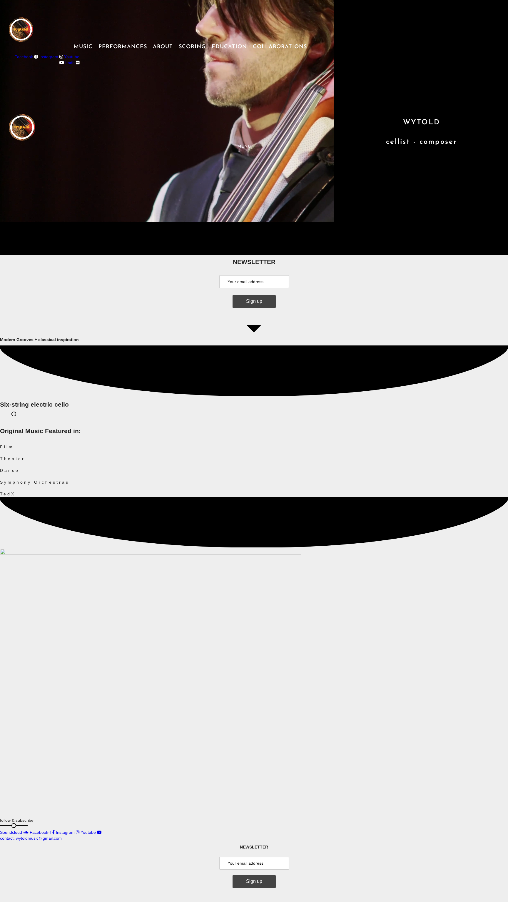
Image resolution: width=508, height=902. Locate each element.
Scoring (192, 47)
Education (229, 47)
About (163, 47)
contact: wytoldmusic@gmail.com (31, 838)
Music (83, 47)
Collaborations (280, 47)
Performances (122, 47)
